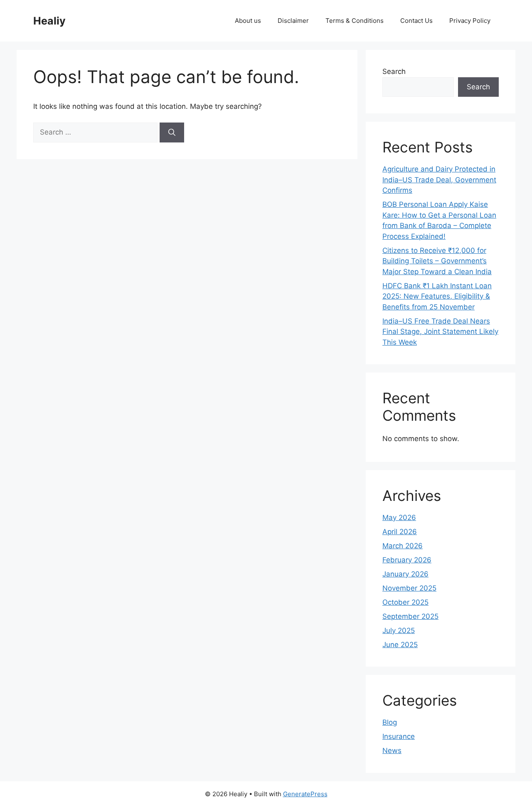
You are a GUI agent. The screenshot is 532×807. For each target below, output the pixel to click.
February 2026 (406, 560)
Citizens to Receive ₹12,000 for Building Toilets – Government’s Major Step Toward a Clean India (437, 261)
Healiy (49, 21)
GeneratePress (305, 794)
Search (394, 71)
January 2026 (405, 574)
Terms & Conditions (354, 21)
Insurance (398, 736)
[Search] (172, 132)
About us (248, 21)
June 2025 (400, 644)
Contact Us (416, 21)
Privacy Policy (469, 21)
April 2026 (399, 531)
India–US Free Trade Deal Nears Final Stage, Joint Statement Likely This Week (440, 331)
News (391, 750)
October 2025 (405, 602)
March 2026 (402, 546)
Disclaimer (293, 21)
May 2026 (399, 517)
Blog (389, 722)
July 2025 (398, 630)
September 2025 (410, 616)
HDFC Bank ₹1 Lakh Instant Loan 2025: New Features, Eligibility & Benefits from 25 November (437, 296)
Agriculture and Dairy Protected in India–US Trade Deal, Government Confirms (439, 179)
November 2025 (409, 588)
